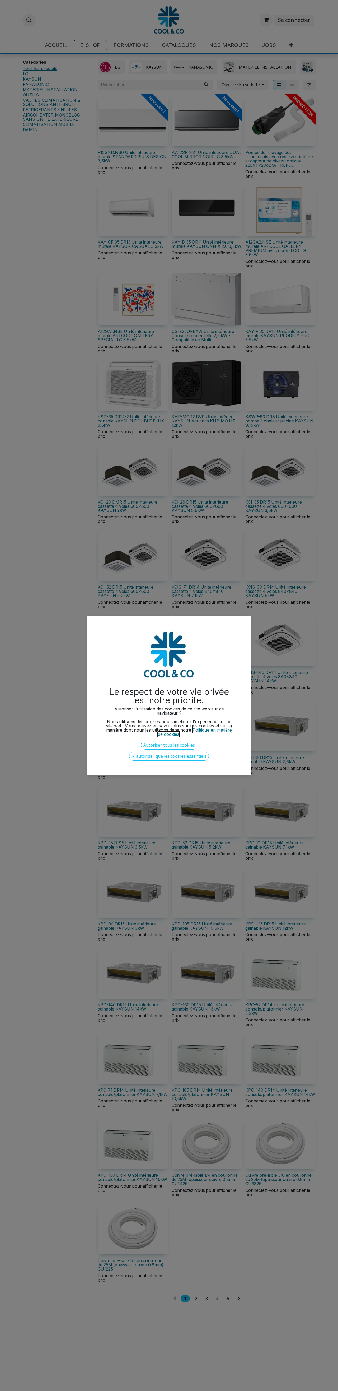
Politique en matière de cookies (195, 732)
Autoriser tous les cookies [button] (169, 745)
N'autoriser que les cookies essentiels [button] (169, 756)
